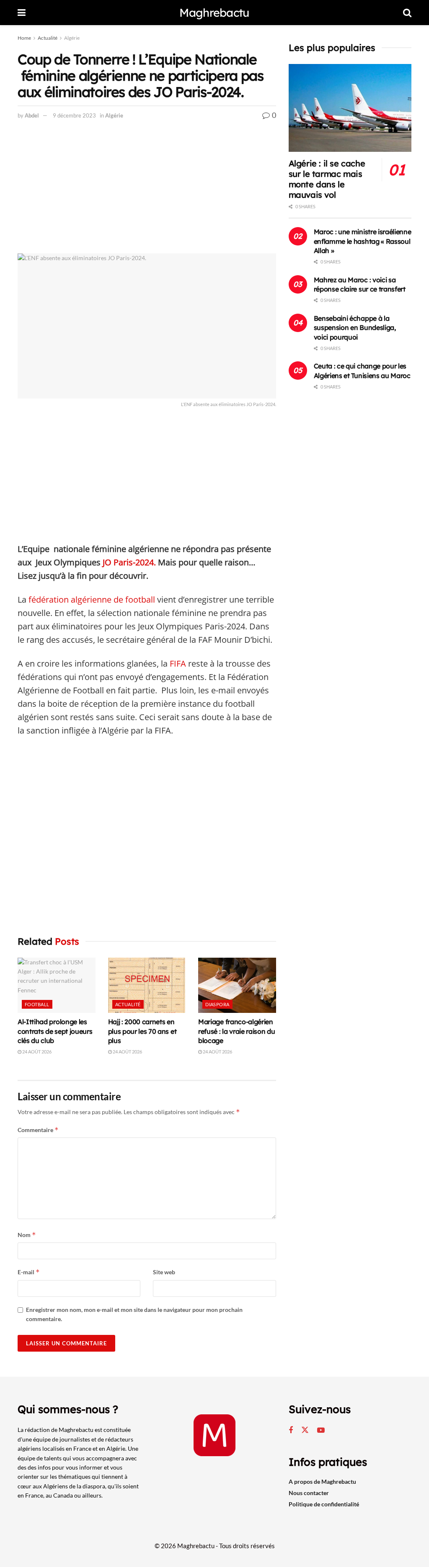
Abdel (32, 115)
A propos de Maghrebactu (322, 1481)
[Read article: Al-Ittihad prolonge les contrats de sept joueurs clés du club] (57, 985)
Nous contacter (309, 1492)
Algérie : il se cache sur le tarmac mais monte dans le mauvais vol (327, 179)
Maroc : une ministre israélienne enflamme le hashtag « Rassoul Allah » (362, 241)
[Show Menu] (22, 12)
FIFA (178, 663)
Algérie (72, 38)
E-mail (29, 1272)
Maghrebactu (214, 12)
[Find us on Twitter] (305, 1430)
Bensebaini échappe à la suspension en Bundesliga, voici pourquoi (355, 327)
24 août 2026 (36, 1051)
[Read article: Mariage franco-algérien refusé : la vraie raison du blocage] (237, 985)
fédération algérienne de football (91, 599)
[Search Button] (407, 12)
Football (37, 1004)
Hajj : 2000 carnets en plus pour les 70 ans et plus (142, 1031)
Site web (164, 1272)
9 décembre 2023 (74, 115)
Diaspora (217, 1004)
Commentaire (38, 1130)
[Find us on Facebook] (291, 1430)
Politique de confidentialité (324, 1504)
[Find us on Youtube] (321, 1430)
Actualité (47, 38)
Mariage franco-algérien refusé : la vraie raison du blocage (236, 1031)
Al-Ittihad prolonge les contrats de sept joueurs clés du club (55, 1031)
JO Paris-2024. (129, 562)
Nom (27, 1235)
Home (24, 38)
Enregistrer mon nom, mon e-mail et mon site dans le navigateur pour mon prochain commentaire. (134, 1314)
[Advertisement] (147, 191)
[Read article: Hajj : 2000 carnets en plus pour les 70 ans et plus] (147, 985)
